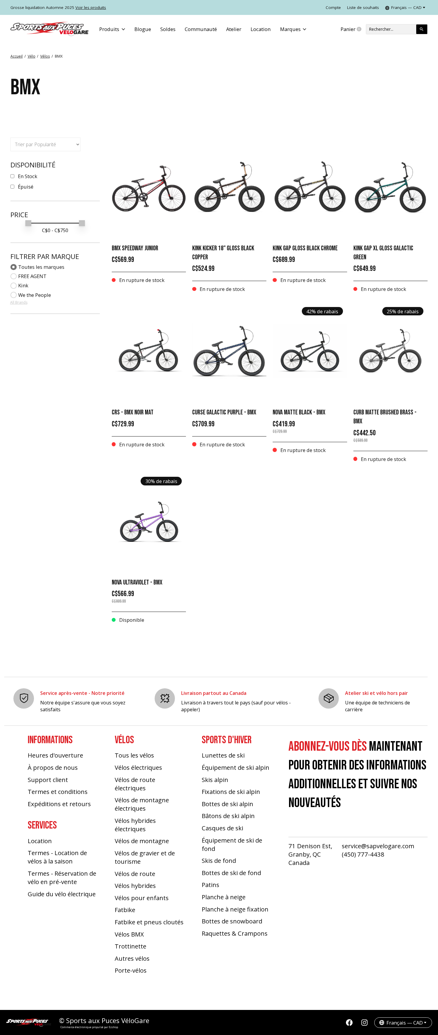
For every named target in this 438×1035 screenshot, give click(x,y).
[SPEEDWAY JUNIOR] (149, 187)
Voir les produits (90, 7)
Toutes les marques (41, 266)
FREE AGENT (32, 276)
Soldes (167, 29)
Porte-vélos (131, 970)
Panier (353, 29)
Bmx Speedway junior (135, 248)
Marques (290, 29)
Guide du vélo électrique (62, 894)
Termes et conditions (58, 791)
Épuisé (25, 186)
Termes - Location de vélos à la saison (57, 857)
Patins (210, 884)
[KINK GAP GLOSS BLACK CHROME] (310, 187)
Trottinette (130, 946)
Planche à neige (224, 897)
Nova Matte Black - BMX (299, 412)
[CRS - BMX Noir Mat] (149, 351)
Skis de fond (219, 860)
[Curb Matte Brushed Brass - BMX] (390, 351)
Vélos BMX (129, 934)
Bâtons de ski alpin (228, 816)
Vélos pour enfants (142, 898)
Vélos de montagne (142, 841)
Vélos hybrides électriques (135, 824)
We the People (34, 294)
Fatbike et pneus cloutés (149, 922)
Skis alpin (215, 779)
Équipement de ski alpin (235, 767)
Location (261, 29)
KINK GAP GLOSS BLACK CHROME (305, 248)
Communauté (201, 29)
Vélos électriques (138, 767)
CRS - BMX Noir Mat (132, 412)
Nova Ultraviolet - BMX (137, 583)
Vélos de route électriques (135, 783)
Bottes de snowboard (232, 921)
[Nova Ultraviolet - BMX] (149, 521)
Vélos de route (135, 873)
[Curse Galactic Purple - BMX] (229, 351)
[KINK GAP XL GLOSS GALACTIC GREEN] (390, 187)
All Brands (18, 302)
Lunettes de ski (223, 755)
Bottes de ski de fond (231, 873)
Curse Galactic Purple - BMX (224, 412)
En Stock (27, 176)
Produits (109, 29)
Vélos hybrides (135, 885)
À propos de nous (53, 767)
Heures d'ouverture (55, 755)
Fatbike (125, 910)
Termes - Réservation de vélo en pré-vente (62, 877)
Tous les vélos (134, 755)
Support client (48, 779)
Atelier (233, 29)
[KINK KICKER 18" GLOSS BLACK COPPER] (229, 187)
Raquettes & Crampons (235, 933)
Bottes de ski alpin (227, 804)
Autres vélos (132, 958)
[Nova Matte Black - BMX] (310, 351)
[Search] (422, 29)
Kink (23, 285)
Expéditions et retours (59, 804)
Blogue (142, 29)
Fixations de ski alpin (231, 791)
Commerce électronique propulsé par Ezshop (89, 1027)
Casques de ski (222, 828)
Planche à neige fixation (235, 909)
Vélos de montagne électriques (142, 804)
